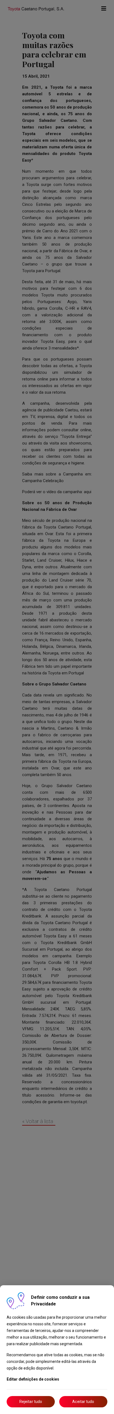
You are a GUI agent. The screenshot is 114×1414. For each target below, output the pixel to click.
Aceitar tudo (83, 1401)
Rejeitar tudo (30, 1401)
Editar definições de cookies (33, 1379)
